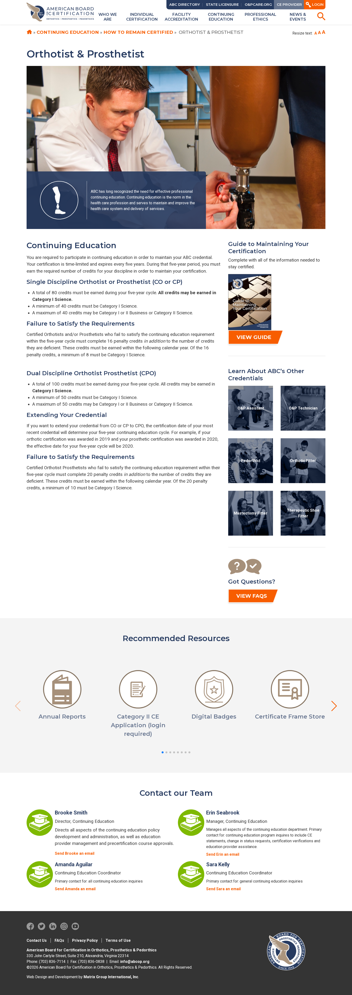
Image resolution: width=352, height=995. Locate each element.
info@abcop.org (134, 961)
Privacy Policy (85, 940)
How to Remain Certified (138, 32)
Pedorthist (250, 460)
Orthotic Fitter (303, 460)
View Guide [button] (254, 337)
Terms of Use (118, 940)
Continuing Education (68, 32)
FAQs (59, 940)
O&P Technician (303, 408)
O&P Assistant (251, 408)
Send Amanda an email (75, 889)
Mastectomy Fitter (250, 513)
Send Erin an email (222, 854)
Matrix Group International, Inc (111, 977)
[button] (163, 752)
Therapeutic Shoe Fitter (303, 513)
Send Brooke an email (74, 853)
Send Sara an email (223, 889)
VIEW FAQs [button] (251, 596)
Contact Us (37, 940)
